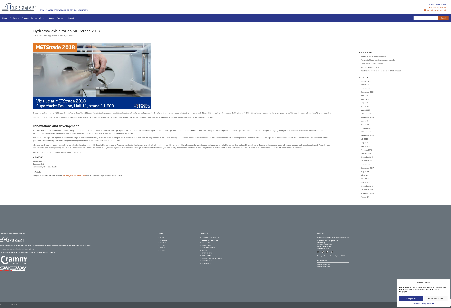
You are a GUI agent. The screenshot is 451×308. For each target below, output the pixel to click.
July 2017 (364, 175)
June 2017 (365, 179)
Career (51, 18)
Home (4, 18)
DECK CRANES (206, 242)
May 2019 (364, 121)
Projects (25, 18)
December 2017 (367, 157)
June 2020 (365, 99)
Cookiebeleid (416, 304)
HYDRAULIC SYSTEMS (208, 248)
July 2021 (364, 95)
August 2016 (366, 197)
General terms (4, 305)
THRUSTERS (205, 250)
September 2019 (367, 117)
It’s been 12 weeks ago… (370, 67)
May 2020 (364, 103)
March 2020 (365, 110)
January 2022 (366, 85)
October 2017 (366, 164)
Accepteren (411, 298)
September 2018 (367, 135)
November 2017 (367, 161)
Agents (60, 18)
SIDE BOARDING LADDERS (210, 240)
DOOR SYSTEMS (207, 261)
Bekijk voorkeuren (435, 298)
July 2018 (364, 139)
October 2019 (366, 114)
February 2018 (366, 150)
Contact (71, 18)
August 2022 (366, 81)
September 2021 (367, 92)
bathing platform (50, 36)
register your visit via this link (74, 176)
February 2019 (366, 128)
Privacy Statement (428, 304)
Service (34, 18)
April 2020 (365, 106)
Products (13, 18)
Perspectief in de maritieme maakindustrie (378, 60)
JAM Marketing (15, 305)
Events (60, 36)
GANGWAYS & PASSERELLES (210, 237)
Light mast (68, 36)
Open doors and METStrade (372, 64)
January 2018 (366, 153)
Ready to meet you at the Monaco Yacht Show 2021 (381, 71)
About (41, 18)
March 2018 (365, 146)
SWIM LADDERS (207, 255)
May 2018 (364, 142)
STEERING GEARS (207, 253)
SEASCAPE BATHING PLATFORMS (212, 258)
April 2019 (365, 124)
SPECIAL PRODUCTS (208, 263)
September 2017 (367, 168)
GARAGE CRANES (207, 245)
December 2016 (367, 186)
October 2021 (366, 88)
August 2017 (366, 172)
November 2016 (367, 190)
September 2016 (367, 193)
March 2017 (365, 182)
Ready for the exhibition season (373, 56)
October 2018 (366, 132)
